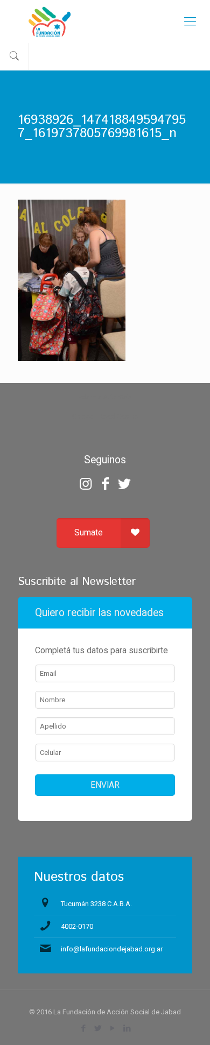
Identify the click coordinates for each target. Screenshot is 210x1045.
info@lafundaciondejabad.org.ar (112, 949)
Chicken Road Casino (105, 416)
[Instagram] (85, 484)
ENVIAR (105, 785)
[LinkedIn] (126, 1028)
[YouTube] (112, 1028)
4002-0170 (77, 926)
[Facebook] (105, 484)
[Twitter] (124, 484)
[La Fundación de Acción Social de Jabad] (105, 21)
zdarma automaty (105, 397)
